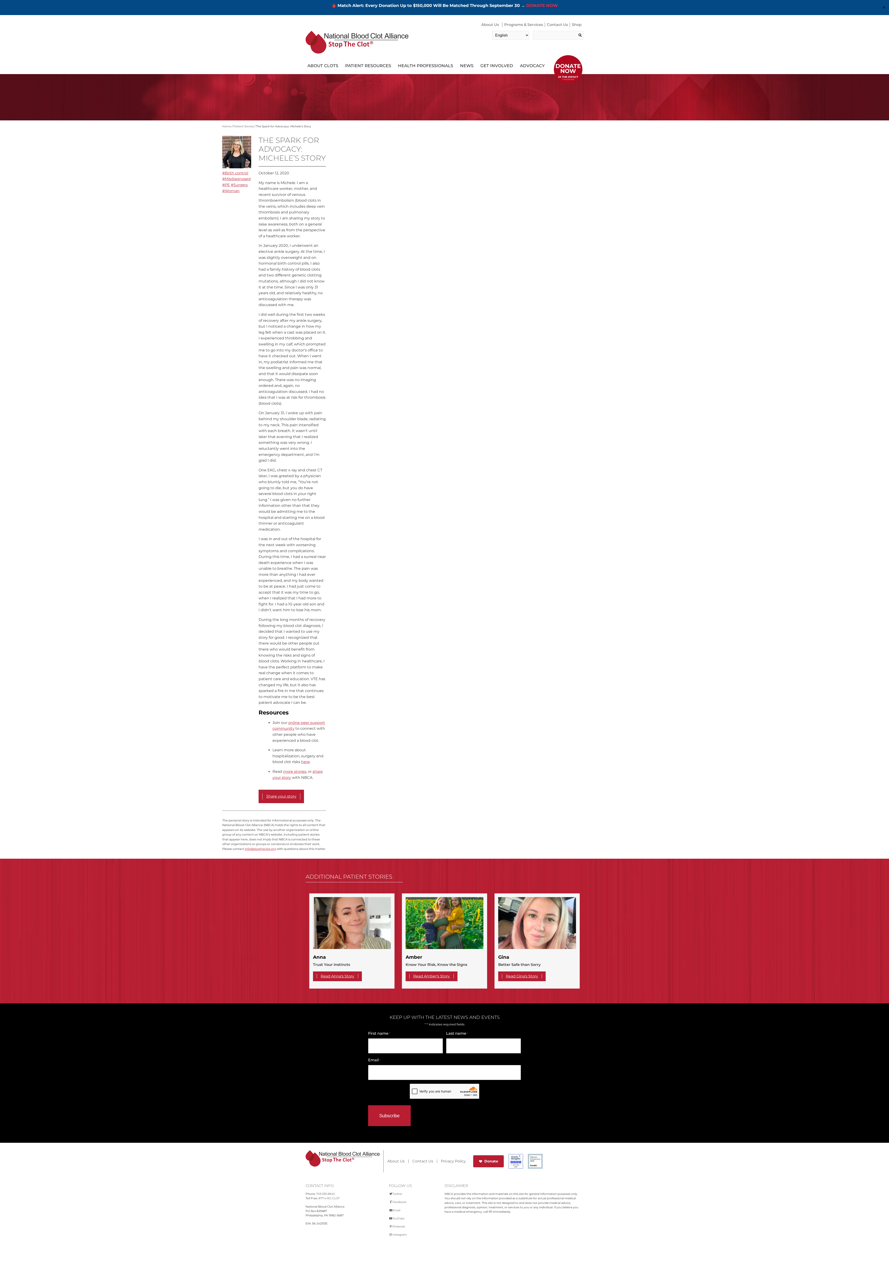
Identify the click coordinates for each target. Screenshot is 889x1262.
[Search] (580, 35)
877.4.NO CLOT (329, 1198)
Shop (577, 24)
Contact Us (557, 24)
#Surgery (239, 185)
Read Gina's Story (522, 976)
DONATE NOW (542, 5)
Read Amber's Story (431, 976)
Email (374, 1060)
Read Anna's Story (337, 976)
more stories (294, 771)
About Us (490, 24)
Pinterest (398, 1226)
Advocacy (532, 65)
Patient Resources (368, 65)
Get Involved (496, 65)
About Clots (322, 65)
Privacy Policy (453, 1161)
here (305, 762)
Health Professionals (425, 65)
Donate (491, 1161)
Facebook (399, 1202)
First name (379, 1033)
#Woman (231, 191)
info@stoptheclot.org (260, 849)
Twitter (397, 1194)
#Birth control (235, 173)
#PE (226, 185)
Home (226, 126)
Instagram (399, 1234)
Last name (457, 1033)
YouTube (398, 1218)
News (466, 65)
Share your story (281, 796)
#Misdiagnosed (236, 179)
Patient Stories (243, 126)
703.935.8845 (325, 1194)
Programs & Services (523, 24)
